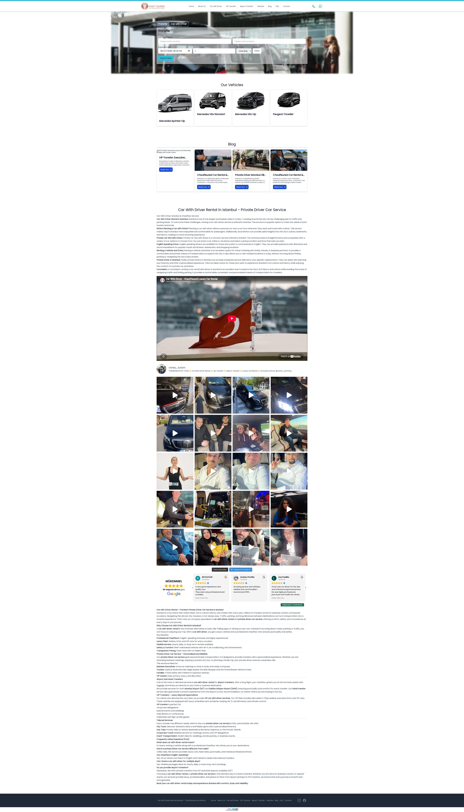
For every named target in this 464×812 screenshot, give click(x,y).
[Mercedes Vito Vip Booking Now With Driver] (251, 100)
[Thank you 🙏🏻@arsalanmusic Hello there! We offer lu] (251, 547)
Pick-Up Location (165, 37)
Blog (270, 6)
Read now (165, 169)
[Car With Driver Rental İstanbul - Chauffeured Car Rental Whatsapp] (320, 6)
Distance (256, 47)
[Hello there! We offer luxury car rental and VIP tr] (175, 395)
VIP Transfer (231, 6)
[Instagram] (299, 800)
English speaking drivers (190, 244)
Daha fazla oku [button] (240, 598)
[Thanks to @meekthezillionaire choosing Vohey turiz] (251, 395)
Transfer (162, 23)
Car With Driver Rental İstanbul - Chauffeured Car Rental (181, 800)
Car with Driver (216, 6)
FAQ (277, 6)
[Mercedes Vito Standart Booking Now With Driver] (213, 100)
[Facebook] (304, 800)
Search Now (165, 58)
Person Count (199, 47)
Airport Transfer (246, 6)
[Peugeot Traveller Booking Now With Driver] (289, 100)
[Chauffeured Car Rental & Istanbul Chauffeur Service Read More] (289, 160)
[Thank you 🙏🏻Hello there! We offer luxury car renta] (289, 547)
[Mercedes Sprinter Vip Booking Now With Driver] (175, 103)
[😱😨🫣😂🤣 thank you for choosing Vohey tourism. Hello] (175, 547)
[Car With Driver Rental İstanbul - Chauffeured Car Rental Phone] (313, 6)
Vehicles (260, 6)
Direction (240, 47)
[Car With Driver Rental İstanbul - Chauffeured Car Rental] (154, 6)
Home (191, 6)
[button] (305, 587)
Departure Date (164, 47)
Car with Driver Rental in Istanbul (172, 219)
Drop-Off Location (240, 37)
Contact (286, 6)
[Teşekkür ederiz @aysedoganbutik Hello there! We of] (213, 547)
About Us (202, 6)
